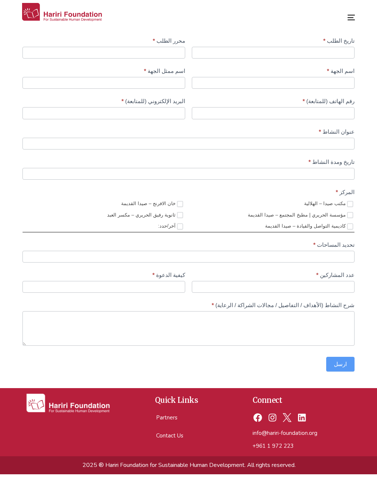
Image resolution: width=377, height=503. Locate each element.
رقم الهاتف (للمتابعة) (329, 101)
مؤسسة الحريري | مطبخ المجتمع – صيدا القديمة (297, 215)
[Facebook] (258, 417)
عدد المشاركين (335, 275)
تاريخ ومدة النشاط (332, 162)
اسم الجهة (341, 71)
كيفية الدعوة (168, 275)
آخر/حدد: (167, 226)
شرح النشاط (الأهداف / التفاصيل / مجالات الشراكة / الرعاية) (283, 305)
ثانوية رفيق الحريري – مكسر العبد (142, 215)
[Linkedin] (301, 417)
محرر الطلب (169, 41)
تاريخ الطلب (339, 41)
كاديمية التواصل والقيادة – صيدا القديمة (306, 226)
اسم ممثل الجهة (164, 71)
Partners (166, 417)
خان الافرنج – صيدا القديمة (149, 203)
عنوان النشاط (337, 132)
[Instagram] (272, 417)
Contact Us (169, 435)
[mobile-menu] (346, 15)
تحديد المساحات (334, 245)
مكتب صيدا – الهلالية (325, 203)
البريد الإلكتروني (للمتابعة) (153, 101)
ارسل (340, 364)
